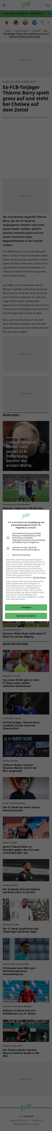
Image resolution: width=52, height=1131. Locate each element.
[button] (26, 555)
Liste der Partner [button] (39, 577)
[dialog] (26, 565)
